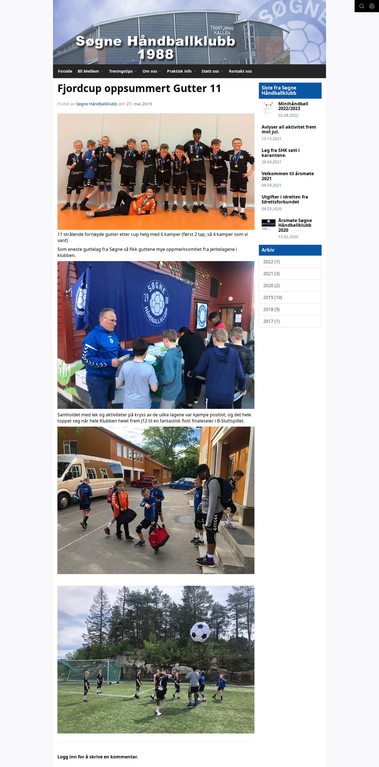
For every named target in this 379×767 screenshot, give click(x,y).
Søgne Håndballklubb (96, 103)
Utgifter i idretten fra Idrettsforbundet (285, 199)
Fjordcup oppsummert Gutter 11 (139, 88)
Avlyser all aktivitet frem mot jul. (289, 129)
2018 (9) (271, 309)
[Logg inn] (372, 6)
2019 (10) (272, 297)
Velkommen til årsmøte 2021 (288, 176)
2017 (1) (271, 321)
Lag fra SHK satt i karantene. (281, 152)
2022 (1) (271, 262)
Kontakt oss (240, 71)
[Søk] (362, 6)
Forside (65, 71)
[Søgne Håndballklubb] (189, 32)
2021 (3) (271, 274)
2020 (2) (271, 285)
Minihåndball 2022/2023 (293, 106)
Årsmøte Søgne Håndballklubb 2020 (295, 225)
